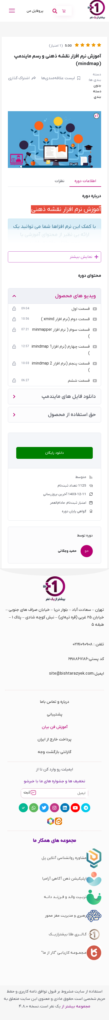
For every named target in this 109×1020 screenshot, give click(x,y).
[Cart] (64, 11)
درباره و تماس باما (54, 701)
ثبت (27, 792)
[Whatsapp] (33, 807)
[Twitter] (44, 807)
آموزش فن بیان (54, 727)
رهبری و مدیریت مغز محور (65, 915)
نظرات (59, 181)
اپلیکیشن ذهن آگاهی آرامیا (64, 878)
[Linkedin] (64, 807)
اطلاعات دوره (85, 181)
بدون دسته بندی (97, 91)
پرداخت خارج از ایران (54, 739)
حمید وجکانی (67, 551)
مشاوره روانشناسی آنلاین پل (64, 857)
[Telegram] (85, 807)
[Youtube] (75, 807)
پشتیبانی (54, 714)
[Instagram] (54, 807)
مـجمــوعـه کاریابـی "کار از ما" (63, 952)
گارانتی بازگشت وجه (54, 752)
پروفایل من (35, 11)
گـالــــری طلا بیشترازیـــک (67, 934)
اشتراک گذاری (19, 78)
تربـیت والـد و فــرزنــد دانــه (65, 896)
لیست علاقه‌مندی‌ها (58, 78)
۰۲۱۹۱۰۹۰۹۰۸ (82, 644)
